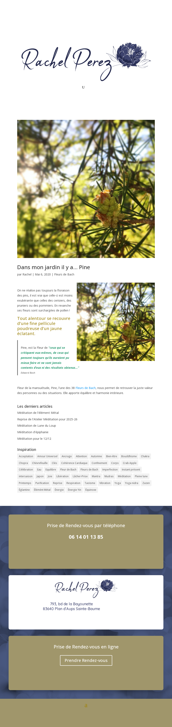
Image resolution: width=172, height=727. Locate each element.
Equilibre (51, 469)
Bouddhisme (129, 456)
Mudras (109, 476)
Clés (54, 463)
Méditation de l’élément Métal (38, 413)
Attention (81, 456)
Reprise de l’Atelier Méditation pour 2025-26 (47, 419)
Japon (40, 476)
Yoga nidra (131, 483)
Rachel (26, 274)
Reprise (57, 483)
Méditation (124, 476)
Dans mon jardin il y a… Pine (53, 267)
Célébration (26, 469)
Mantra (96, 476)
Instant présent (131, 469)
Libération (62, 476)
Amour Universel (47, 456)
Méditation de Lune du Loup (36, 426)
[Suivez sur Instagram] (134, 20)
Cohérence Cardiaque (74, 463)
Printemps (25, 483)
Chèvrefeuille (40, 463)
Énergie (59, 490)
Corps (115, 463)
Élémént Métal (42, 490)
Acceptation (26, 456)
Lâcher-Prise (80, 476)
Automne (96, 456)
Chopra (23, 463)
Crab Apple (130, 463)
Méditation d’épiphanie (32, 432)
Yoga (118, 483)
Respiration (73, 483)
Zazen (146, 483)
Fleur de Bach (68, 469)
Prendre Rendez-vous (86, 660)
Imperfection (110, 469)
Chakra (145, 456)
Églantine (24, 490)
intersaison (26, 476)
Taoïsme (90, 483)
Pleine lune (141, 476)
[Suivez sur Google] (151, 20)
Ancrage (67, 456)
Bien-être (111, 456)
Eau (39, 469)
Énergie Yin (74, 490)
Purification (42, 483)
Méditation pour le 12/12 (34, 439)
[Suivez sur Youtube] (143, 20)
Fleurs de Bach (64, 274)
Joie (50, 476)
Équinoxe (90, 490)
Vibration (104, 483)
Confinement (99, 463)
